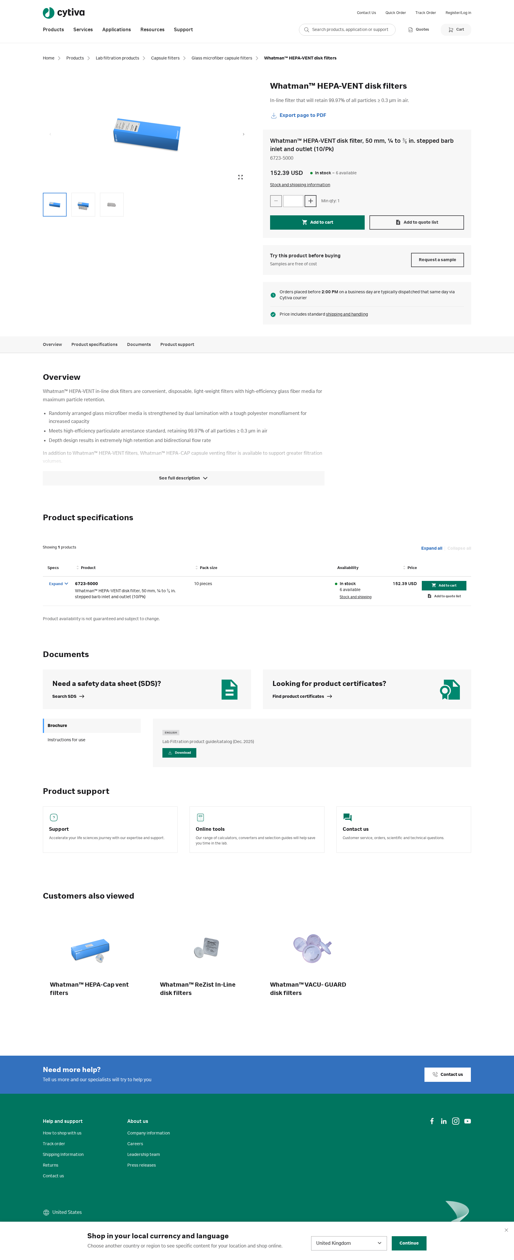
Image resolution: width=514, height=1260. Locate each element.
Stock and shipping (356, 597)
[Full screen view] (240, 177)
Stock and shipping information (300, 185)
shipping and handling (347, 314)
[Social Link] (431, 1121)
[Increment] (310, 201)
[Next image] (244, 134)
